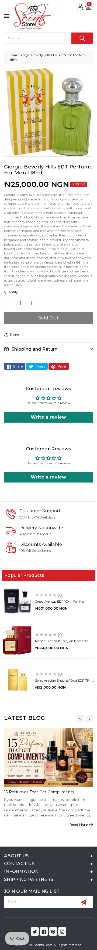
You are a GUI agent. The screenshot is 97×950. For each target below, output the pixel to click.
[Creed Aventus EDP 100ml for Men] (17, 600)
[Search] (82, 38)
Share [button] (14, 334)
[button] (48, 349)
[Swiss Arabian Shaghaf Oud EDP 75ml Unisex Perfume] (17, 679)
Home (14, 55)
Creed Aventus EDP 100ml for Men (60, 601)
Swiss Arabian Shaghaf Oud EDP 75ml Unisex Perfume (63, 682)
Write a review (48, 417)
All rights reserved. (68, 945)
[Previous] (80, 718)
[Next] (89, 718)
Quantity (11, 292)
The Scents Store (40, 945)
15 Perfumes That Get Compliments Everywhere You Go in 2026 (39, 794)
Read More (79, 824)
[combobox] (48, 38)
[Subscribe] (83, 902)
